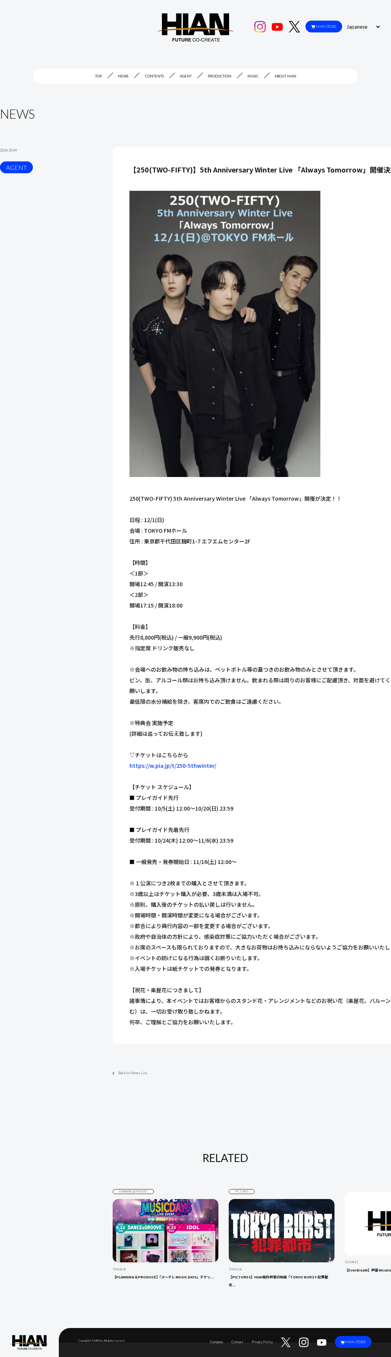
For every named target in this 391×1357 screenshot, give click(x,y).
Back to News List (132, 1073)
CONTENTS (154, 76)
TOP (98, 76)
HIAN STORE (326, 26)
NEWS (123, 76)
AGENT (186, 76)
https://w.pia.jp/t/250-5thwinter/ (172, 765)
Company (216, 1342)
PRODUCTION (219, 76)
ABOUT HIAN (285, 76)
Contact (237, 1342)
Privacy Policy (262, 1342)
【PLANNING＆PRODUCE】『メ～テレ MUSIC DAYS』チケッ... (163, 1277)
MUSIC (253, 76)
